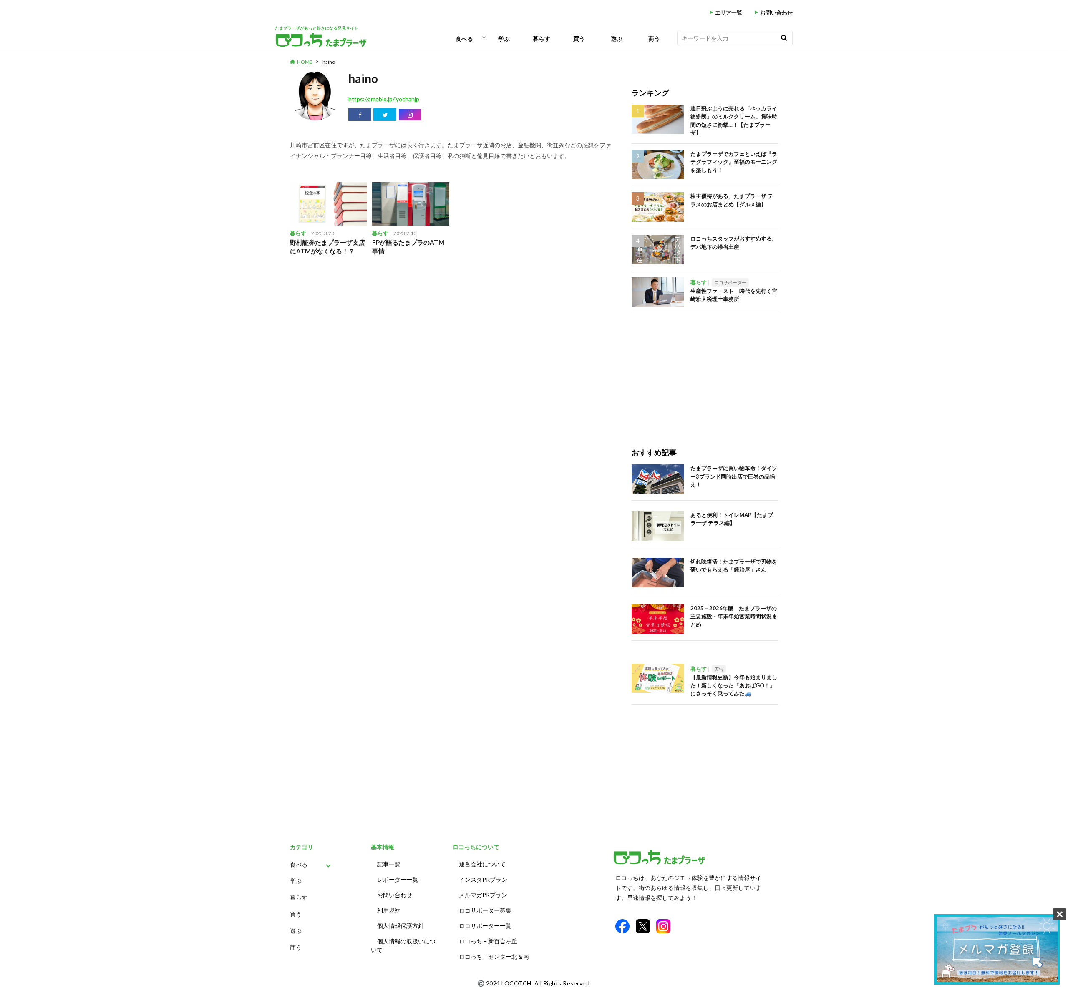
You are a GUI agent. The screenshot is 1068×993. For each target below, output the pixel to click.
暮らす (541, 38)
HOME (304, 62)
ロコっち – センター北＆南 (494, 956)
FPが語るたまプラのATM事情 (408, 246)
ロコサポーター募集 (485, 910)
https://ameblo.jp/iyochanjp (383, 99)
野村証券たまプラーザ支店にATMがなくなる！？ (327, 246)
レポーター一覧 (397, 879)
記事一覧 (388, 864)
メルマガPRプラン (483, 894)
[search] (784, 38)
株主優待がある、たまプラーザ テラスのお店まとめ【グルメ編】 (731, 200)
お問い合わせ (776, 13)
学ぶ (504, 38)
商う (654, 38)
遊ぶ (616, 38)
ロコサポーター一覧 (485, 925)
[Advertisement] (705, 371)
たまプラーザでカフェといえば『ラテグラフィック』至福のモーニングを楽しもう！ (733, 161)
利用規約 (388, 910)
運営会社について (482, 864)
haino (328, 62)
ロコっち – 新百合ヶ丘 (488, 941)
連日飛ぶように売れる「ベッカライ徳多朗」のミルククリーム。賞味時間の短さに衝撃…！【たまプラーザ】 (733, 120)
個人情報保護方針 (400, 925)
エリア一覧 (728, 13)
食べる (464, 38)
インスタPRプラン (483, 879)
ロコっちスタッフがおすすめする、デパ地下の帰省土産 (733, 242)
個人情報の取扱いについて (403, 945)
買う (579, 38)
